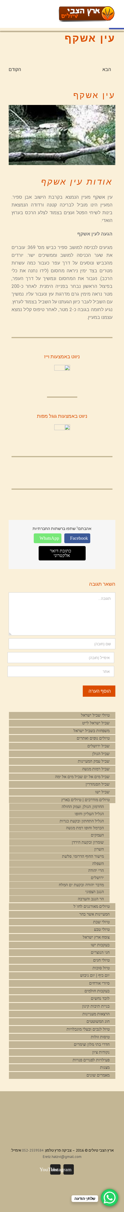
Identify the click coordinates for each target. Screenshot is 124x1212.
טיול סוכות (101, 968)
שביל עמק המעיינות (94, 761)
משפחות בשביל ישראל (92, 730)
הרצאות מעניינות (96, 1014)
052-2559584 (33, 1150)
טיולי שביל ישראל (95, 715)
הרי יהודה (96, 870)
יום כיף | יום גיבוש (95, 975)
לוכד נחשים (100, 998)
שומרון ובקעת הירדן (88, 842)
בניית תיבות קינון (96, 1006)
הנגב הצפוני (94, 891)
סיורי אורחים (99, 983)
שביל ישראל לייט (96, 723)
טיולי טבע (102, 929)
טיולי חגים (101, 960)
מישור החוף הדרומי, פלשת (83, 856)
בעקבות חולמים (97, 991)
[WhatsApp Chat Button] (109, 1197)
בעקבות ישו (100, 945)
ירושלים (97, 877)
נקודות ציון (101, 1052)
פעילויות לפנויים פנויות (91, 1060)
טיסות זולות (100, 1037)
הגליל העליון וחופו (89, 813)
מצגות (105, 1067)
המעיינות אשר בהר (94, 914)
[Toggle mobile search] (45, 10)
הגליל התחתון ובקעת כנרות (82, 821)
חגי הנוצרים (100, 952)
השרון (99, 849)
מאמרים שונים (98, 1075)
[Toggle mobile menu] (55, 10)
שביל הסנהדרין (98, 784)
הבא (106, 69)
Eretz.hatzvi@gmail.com (62, 1156)
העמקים (97, 835)
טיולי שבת (101, 922)
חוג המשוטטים (98, 1021)
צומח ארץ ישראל (96, 937)
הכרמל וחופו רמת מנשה (85, 828)
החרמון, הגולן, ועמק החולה (83, 806)
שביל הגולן (101, 753)
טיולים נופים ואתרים (93, 738)
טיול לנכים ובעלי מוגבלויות (88, 1029)
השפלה (98, 863)
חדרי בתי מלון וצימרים (92, 1044)
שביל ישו (102, 792)
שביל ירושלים (98, 746)
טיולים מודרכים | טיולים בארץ (85, 799)
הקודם (15, 69)
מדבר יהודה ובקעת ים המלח (81, 884)
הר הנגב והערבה (91, 899)
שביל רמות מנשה (96, 769)
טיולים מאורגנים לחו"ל (92, 906)
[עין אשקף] (62, 135)
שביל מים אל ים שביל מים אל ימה (82, 776)
